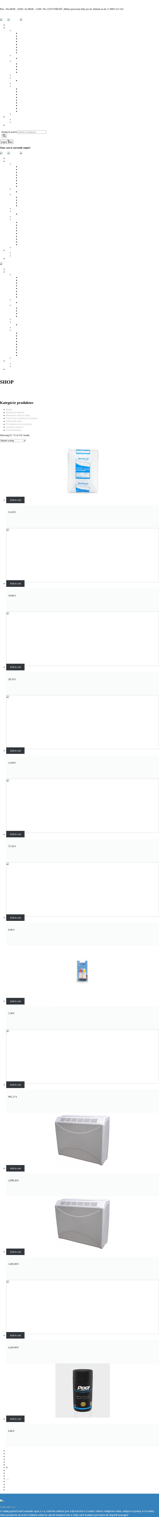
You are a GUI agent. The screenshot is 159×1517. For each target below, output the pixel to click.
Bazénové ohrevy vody (18, 415)
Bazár (9, 409)
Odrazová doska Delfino (18, 1091)
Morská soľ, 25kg (15, 506)
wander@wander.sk (10, 14)
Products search (9, 132)
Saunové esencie (14, 427)
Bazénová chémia (15, 412)
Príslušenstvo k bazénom (19, 424)
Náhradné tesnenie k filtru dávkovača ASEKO (27, 924)
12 (7, 1484)
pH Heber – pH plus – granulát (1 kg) (23, 1425)
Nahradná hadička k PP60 (19, 673)
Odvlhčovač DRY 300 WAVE (20, 1174)
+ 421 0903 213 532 (10, 3)
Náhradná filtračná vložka (19, 589)
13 (7, 1487)
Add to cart (15, 500)
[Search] (4, 136)
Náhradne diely (14, 421)
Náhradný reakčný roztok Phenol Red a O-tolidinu (29, 1007)
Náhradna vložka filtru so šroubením (23, 840)
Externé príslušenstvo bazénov (22, 418)
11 (7, 1481)
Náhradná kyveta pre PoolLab (20, 757)
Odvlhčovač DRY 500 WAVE (20, 1341)
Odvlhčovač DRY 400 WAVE (20, 1258)
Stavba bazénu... (14, 430)
